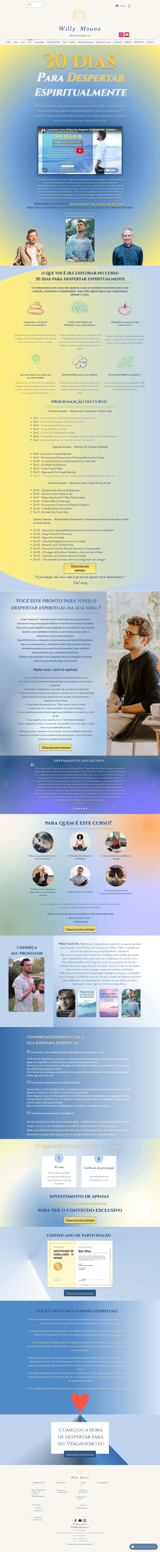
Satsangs (82, 1490)
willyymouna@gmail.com (79, 1538)
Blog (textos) (63, 1492)
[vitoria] (73, 808)
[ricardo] (83, 808)
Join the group (37, 1520)
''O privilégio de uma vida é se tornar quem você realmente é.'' (80, 577)
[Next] (154, 785)
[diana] (86, 808)
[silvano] (76, 808)
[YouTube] (127, 34)
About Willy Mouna (38, 1490)
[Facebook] (75, 1520)
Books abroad (81, 1508)
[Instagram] (121, 34)
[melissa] (79, 808)
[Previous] (6, 785)
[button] (129, 5)
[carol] (81, 808)
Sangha (37, 1508)
